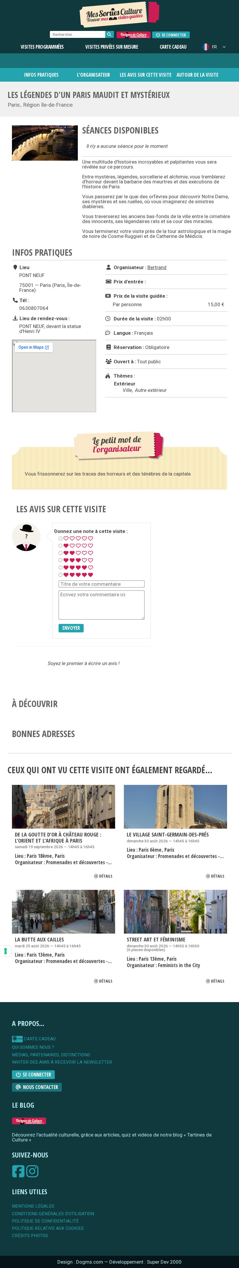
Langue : (123, 333)
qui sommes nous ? (33, 1047)
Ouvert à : (124, 361)
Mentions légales (33, 1206)
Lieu (23, 267)
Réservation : (128, 347)
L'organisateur (93, 74)
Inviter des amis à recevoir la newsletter (62, 1062)
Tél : (23, 300)
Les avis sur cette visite (145, 74)
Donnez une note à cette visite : (91, 531)
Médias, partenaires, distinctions (51, 1055)
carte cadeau (39, 1039)
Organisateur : (129, 267)
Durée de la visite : (134, 318)
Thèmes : (124, 375)
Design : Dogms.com (80, 1262)
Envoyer (71, 628)
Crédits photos (30, 1236)
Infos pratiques (41, 74)
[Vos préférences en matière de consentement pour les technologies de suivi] (5, 951)
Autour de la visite (197, 74)
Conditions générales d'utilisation (53, 1214)
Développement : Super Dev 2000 (145, 1262)
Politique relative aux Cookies (48, 1228)
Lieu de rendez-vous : (44, 318)
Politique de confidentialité (45, 1221)
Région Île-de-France (48, 105)
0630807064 (33, 308)
